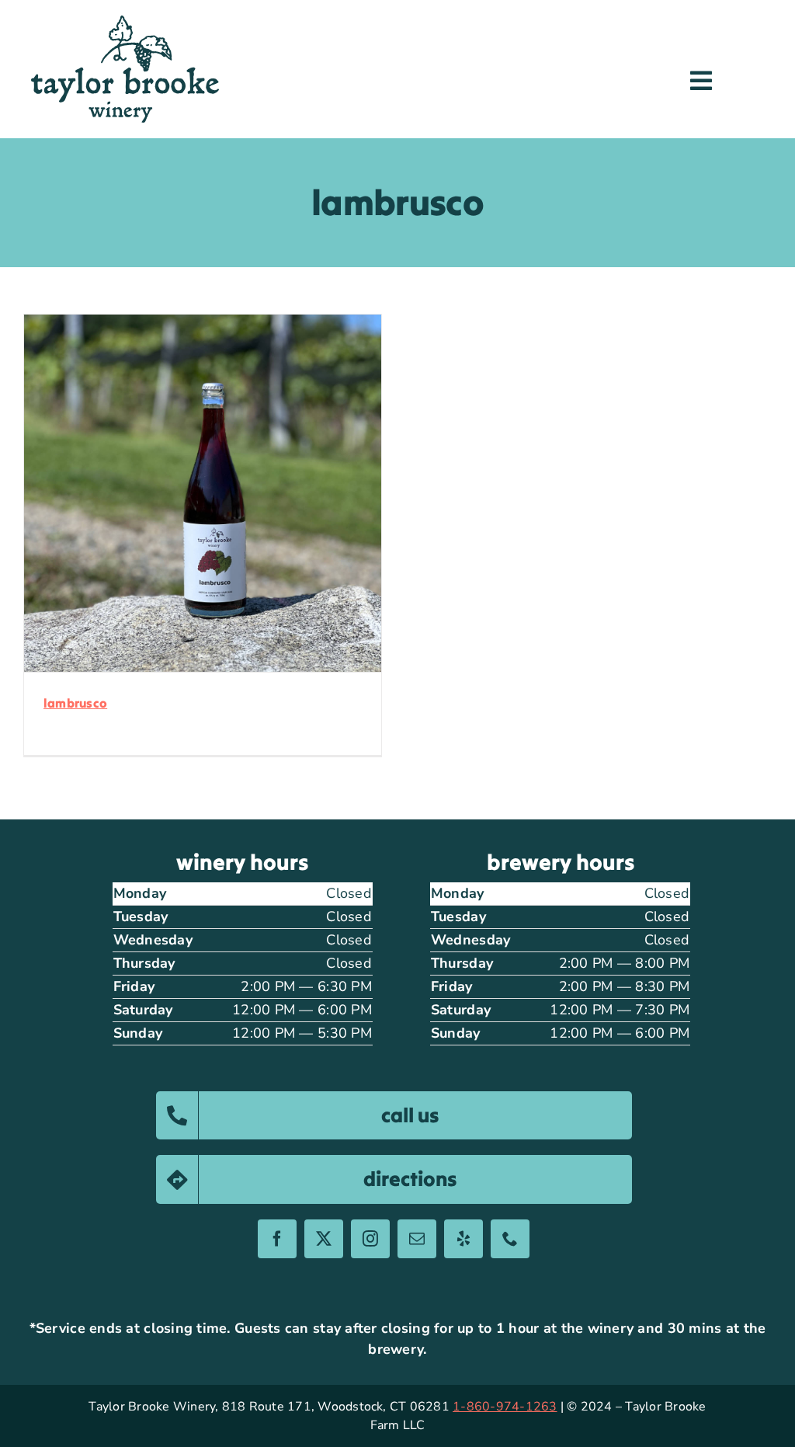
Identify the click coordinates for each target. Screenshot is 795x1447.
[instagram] (370, 1238)
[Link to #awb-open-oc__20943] (701, 80)
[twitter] (323, 1238)
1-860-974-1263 (505, 1406)
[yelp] (463, 1238)
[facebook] (277, 1238)
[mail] (417, 1238)
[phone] (510, 1238)
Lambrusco (75, 703)
